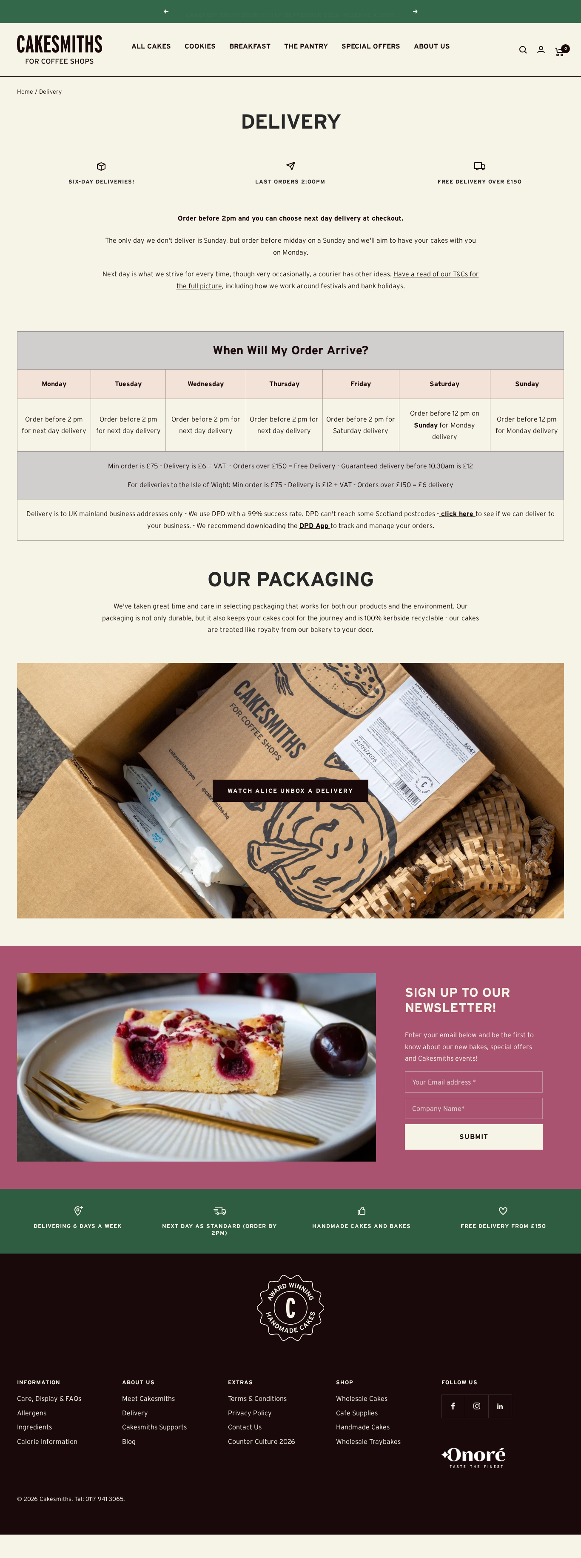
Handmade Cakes (363, 1427)
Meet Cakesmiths (148, 1398)
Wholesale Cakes (361, 1398)
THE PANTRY (306, 46)
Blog (129, 1441)
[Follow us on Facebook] (453, 1406)
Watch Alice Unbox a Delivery (290, 790)
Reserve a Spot (369, 11)
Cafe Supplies (357, 1413)
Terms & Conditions (257, 1398)
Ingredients (34, 1427)
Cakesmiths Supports (154, 1427)
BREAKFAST (250, 46)
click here (457, 513)
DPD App (313, 525)
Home (25, 91)
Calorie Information (47, 1441)
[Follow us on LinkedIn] (500, 1406)
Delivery (135, 1413)
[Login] (541, 49)
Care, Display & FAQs (49, 1398)
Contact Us (245, 1427)
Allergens (31, 1413)
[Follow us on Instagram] (476, 1406)
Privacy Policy (250, 1413)
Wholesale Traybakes (368, 1441)
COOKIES (200, 46)
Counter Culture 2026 (261, 1441)
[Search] (523, 50)
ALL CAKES (151, 46)
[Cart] (559, 52)
